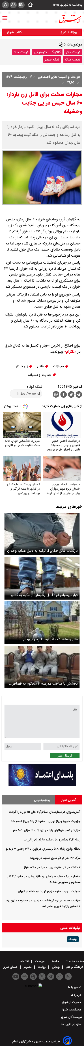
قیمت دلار (73, 52)
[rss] (68, 976)
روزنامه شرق (68, 32)
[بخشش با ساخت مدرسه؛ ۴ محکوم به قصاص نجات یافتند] (42, 667)
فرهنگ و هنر (74, 966)
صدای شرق (10, 966)
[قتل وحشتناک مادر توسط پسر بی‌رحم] (42, 622)
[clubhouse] (24, 976)
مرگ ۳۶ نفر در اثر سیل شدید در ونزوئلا (55, 858)
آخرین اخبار (68, 799)
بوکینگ (73, 939)
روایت (42, 966)
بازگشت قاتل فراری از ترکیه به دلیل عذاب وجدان (42, 550)
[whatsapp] (56, 394)
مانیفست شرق (72, 1009)
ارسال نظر (65, 755)
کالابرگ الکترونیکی (47, 52)
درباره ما (76, 994)
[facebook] (63, 395)
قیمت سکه (72, 59)
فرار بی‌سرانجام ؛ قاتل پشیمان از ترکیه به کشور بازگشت (44, 595)
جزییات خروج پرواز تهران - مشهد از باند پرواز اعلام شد (45, 821)
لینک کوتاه (34, 387)
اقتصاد (24, 961)
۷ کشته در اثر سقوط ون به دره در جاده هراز (52, 867)
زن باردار (22, 366)
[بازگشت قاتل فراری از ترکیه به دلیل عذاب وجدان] (42, 534)
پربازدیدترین (42, 799)
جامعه (55, 961)
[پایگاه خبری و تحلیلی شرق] (70, 19)
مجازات (59, 366)
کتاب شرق (15, 32)
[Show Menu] (5, 16)
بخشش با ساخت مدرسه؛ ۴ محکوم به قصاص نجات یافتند (44, 683)
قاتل (41, 366)
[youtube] (15, 976)
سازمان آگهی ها (71, 1024)
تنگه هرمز (52, 59)
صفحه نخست (74, 961)
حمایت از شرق (72, 1002)
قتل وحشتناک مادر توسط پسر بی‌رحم (50, 639)
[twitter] (71, 395)
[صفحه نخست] (29, 5)
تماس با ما (75, 987)
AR (13, 4)
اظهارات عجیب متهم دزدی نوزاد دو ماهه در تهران (49, 891)
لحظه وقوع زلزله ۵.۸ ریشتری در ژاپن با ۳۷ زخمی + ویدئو (43, 848)
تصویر (27, 966)
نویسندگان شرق (71, 1017)
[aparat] (33, 976)
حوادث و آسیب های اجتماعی (58, 77)
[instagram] (59, 976)
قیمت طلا (21, 52)
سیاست (40, 961)
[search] (5, 4)
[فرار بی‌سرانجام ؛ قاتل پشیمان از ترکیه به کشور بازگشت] (42, 578)
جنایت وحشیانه (40, 375)
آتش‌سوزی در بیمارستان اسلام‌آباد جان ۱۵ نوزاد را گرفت (44, 811)
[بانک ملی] (42, 785)
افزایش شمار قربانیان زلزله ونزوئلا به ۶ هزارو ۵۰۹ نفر (46, 830)
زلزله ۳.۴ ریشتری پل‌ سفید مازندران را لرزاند (52, 839)
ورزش (55, 966)
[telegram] (78, 395)
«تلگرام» (69, 351)
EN (21, 4)
